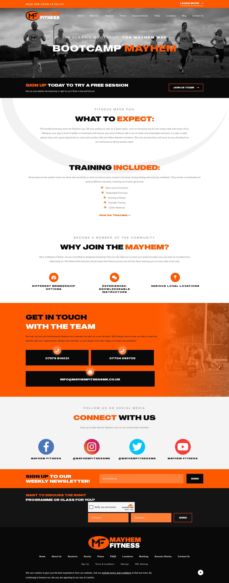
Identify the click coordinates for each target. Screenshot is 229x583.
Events (87, 556)
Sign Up (85, 564)
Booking (143, 556)
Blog (184, 15)
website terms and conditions (116, 572)
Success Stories (140, 15)
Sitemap (125, 564)
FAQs (157, 15)
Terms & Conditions (104, 564)
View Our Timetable (113, 215)
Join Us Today (184, 87)
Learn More (190, 3)
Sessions (109, 15)
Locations (171, 15)
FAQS (113, 556)
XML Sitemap (141, 564)
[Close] (200, 572)
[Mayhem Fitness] (46, 15)
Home (80, 15)
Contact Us (197, 15)
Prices (123, 15)
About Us (94, 15)
